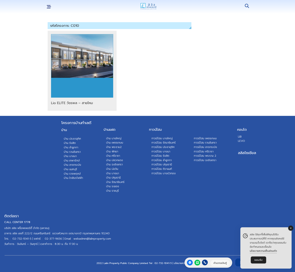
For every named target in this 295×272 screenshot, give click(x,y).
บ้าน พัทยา (112, 151)
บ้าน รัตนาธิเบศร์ (115, 182)
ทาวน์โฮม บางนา (161, 151)
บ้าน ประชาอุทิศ (72, 139)
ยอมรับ (258, 260)
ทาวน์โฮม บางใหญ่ (162, 138)
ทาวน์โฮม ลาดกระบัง (205, 147)
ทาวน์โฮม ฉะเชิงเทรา (205, 160)
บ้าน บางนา (70, 156)
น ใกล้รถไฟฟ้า (75, 178)
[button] (49, 7)
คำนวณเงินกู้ (220, 263)
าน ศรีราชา (114, 156)
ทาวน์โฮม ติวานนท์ (162, 169)
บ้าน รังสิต (70, 143)
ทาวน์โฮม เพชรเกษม (205, 138)
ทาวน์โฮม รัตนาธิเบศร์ (164, 143)
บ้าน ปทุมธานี (113, 178)
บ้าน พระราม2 (114, 147)
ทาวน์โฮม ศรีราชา (204, 151)
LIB (240, 137)
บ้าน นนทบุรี (70, 169)
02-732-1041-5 (21, 239)
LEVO (241, 141)
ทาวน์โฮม (155, 129)
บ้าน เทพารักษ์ (72, 161)
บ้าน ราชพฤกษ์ (72, 174)
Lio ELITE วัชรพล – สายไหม (72, 102)
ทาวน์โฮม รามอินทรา (205, 143)
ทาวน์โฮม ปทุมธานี (162, 164)
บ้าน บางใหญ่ (113, 138)
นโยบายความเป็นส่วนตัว (263, 251)
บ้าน (64, 129)
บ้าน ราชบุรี (112, 191)
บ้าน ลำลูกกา (71, 147)
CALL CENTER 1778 (17, 222)
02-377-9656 (53, 239)
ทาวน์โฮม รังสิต (160, 156)
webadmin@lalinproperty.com (92, 239)
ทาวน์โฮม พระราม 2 (205, 156)
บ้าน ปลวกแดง (114, 160)
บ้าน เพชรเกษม (114, 143)
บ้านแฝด (109, 129)
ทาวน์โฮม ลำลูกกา (162, 160)
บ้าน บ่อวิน (112, 169)
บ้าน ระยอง (112, 186)
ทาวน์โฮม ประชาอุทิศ (163, 147)
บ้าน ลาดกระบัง (72, 165)
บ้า (65, 178)
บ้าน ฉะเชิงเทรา (114, 164)
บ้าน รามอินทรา (72, 152)
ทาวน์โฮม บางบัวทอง (164, 173)
